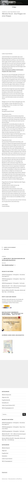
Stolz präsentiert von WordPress (15, 478)
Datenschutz (4, 478)
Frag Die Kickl (5, 400)
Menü (14, 7)
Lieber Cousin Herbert (10, 247)
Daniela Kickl (9, 2)
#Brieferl (6, 249)
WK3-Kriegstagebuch (7, 408)
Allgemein (4, 397)
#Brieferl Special (6, 394)
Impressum (4, 472)
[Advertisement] (14, 36)
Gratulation (4, 402)
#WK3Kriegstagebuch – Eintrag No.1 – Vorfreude (13, 283)
